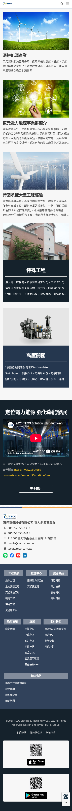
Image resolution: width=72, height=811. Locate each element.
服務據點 (10, 689)
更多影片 (36, 489)
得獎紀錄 (49, 640)
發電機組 (55, 592)
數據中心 (36, 573)
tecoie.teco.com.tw (20, 548)
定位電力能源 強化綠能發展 (36, 412)
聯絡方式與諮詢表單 (15, 683)
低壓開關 (36, 355)
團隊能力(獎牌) (35, 580)
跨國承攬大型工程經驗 (23, 195)
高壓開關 (55, 598)
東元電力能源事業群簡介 (25, 123)
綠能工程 (10, 580)
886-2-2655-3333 (19, 528)
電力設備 (55, 586)
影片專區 (29, 640)
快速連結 (29, 646)
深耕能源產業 (15, 55)
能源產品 (58, 573)
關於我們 (55, 621)
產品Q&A (30, 652)
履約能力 (49, 634)
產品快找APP (32, 664)
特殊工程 (36, 270)
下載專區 (29, 634)
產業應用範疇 (32, 658)
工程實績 (13, 573)
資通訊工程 (11, 610)
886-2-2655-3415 (19, 533)
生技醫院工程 (12, 586)
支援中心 (29, 628)
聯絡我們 (36, 676)
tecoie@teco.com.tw (21, 543)
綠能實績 (12, 621)
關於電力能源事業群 (55, 628)
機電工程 (10, 598)
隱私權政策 (11, 694)
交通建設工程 (12, 592)
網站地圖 (10, 700)
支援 (32, 621)
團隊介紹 (49, 646)
